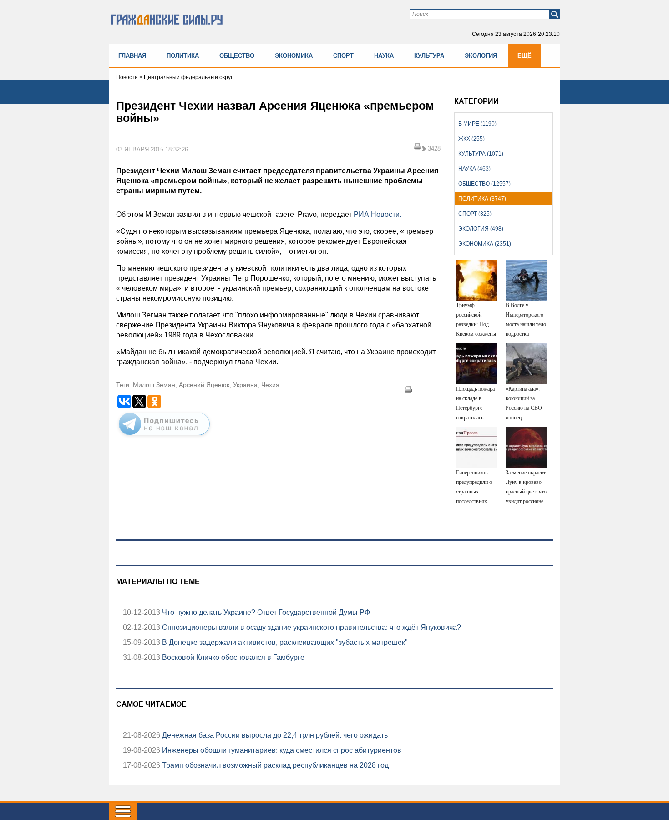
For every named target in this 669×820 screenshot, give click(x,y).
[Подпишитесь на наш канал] (164, 437)
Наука (384, 55)
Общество (236, 55)
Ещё (524, 55)
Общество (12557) (484, 184)
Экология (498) (480, 229)
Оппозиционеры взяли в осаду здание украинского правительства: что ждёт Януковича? (310, 627)
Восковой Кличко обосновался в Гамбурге (232, 657)
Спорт (343, 55)
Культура (429, 55)
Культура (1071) (480, 154)
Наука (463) (474, 169)
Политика (183, 55)
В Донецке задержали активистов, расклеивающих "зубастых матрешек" (284, 642)
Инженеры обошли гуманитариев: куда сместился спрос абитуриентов (280, 750)
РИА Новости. (377, 214)
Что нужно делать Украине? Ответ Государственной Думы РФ (265, 612)
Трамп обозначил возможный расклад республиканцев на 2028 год (274, 765)
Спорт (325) (475, 214)
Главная (132, 55)
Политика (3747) (482, 199)
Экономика (294, 55)
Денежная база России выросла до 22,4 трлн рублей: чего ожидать (274, 735)
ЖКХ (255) (471, 139)
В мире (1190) (477, 124)
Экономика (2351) (484, 244)
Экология (481, 55)
